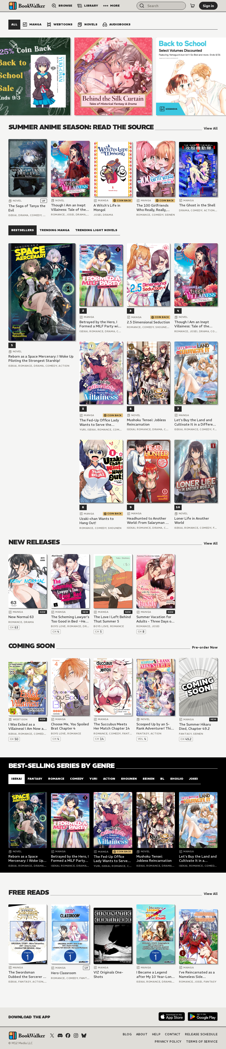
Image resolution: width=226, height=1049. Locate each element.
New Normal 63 (21, 617)
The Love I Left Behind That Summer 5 (112, 619)
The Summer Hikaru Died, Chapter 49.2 (195, 726)
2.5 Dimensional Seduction (148, 322)
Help (156, 1034)
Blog (127, 1034)
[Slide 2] (113, 76)
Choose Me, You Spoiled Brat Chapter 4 (70, 726)
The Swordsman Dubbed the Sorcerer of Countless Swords (27, 974)
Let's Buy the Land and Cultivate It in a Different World (195, 422)
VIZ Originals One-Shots (108, 974)
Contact (173, 1034)
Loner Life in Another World (191, 520)
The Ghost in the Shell (197, 205)
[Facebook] (68, 1035)
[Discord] (60, 1035)
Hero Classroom (63, 973)
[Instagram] (76, 1035)
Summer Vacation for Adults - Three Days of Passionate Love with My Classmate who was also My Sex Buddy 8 (155, 619)
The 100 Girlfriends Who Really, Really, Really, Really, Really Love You (152, 207)
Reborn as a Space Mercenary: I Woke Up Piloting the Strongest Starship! (40, 358)
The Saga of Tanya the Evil (26, 208)
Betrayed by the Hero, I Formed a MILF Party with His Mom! (100, 324)
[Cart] (192, 6)
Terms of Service (202, 1041)
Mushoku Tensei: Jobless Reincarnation (146, 422)
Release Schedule (201, 1034)
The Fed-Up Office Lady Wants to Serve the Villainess (99, 422)
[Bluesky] (84, 1035)
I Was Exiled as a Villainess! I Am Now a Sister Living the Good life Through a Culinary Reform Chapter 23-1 (26, 726)
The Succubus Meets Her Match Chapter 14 (112, 726)
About (142, 1034)
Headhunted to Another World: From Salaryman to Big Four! (148, 520)
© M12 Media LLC (20, 1043)
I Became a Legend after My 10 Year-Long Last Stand (154, 974)
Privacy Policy (168, 1041)
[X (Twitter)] (52, 1035)
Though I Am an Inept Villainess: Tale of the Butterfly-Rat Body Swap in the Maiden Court (68, 207)
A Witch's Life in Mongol (107, 207)
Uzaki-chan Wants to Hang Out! (96, 521)
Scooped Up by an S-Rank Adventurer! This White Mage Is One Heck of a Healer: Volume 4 (154, 726)
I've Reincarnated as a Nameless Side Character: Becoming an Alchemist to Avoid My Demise (197, 974)
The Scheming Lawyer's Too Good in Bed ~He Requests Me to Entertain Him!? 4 (70, 619)
